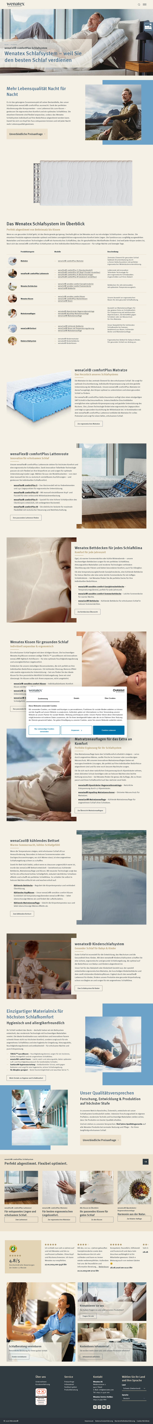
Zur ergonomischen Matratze (89, 423)
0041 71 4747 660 (99, 1399)
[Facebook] (95, 1407)
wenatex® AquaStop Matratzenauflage (73, 313)
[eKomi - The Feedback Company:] (13, 1248)
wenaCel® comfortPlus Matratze (70, 261)
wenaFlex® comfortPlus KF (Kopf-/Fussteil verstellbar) (79, 272)
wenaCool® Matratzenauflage (70, 315)
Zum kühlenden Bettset (22, 913)
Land (124, 1384)
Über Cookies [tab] (110, 698)
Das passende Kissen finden (24, 709)
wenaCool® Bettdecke (66, 288)
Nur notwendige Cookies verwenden (44, 730)
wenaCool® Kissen (65, 301)
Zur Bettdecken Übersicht (88, 611)
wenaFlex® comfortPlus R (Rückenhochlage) (75, 274)
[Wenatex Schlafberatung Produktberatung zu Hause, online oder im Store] (148, 26)
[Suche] (139, 4)
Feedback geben (70, 1387)
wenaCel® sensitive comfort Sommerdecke (74, 286)
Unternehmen (41, 1381)
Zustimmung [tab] (43, 698)
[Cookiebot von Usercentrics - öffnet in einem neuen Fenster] (114, 690)
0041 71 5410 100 (103, 1392)
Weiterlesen (83, 1266)
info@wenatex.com (106, 1389)
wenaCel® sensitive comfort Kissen (71, 296)
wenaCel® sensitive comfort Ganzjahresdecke (76, 283)
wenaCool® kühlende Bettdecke (71, 326)
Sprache (125, 1394)
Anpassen (75, 730)
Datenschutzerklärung (104, 1421)
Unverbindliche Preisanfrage (26, 134)
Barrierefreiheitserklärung (125, 1421)
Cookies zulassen (109, 730)
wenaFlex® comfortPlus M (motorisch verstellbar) (77, 276)
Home (6, 44)
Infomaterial (69, 1384)
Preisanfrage (69, 1381)
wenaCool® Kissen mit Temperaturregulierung (76, 328)
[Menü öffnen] (144, 4)
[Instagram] (99, 1407)
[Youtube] (104, 1407)
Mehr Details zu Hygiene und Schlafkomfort (26, 1078)
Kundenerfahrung (43, 1384)
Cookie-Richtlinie (143, 1421)
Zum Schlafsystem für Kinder (89, 988)
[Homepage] (16, 4)
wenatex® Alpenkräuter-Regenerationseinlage (76, 311)
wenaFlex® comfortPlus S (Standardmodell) (75, 270)
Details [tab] (76, 698)
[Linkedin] (108, 1407)
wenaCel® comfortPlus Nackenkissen (72, 298)
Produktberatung (71, 1389)
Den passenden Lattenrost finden (26, 517)
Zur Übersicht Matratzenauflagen (90, 810)
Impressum (89, 1421)
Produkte (14, 44)
